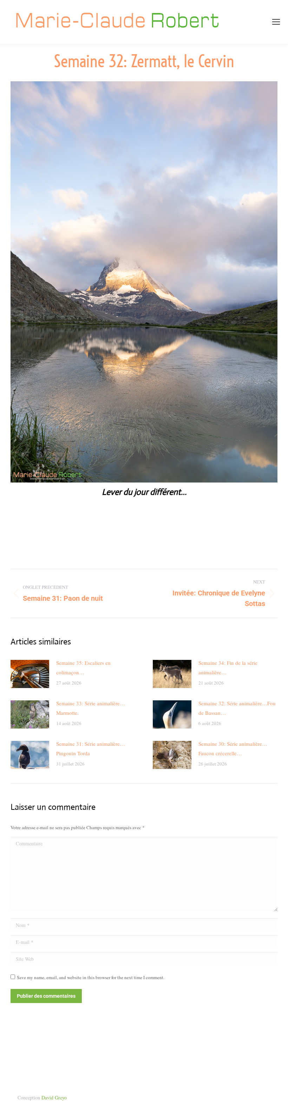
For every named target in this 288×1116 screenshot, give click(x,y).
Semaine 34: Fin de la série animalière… (227, 667)
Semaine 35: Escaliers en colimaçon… (83, 667)
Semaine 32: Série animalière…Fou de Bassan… (237, 708)
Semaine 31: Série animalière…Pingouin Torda (90, 748)
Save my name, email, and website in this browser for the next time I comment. (90, 977)
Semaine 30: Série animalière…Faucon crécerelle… (232, 748)
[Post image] (30, 674)
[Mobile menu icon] (276, 22)
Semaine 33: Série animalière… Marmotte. (90, 708)
